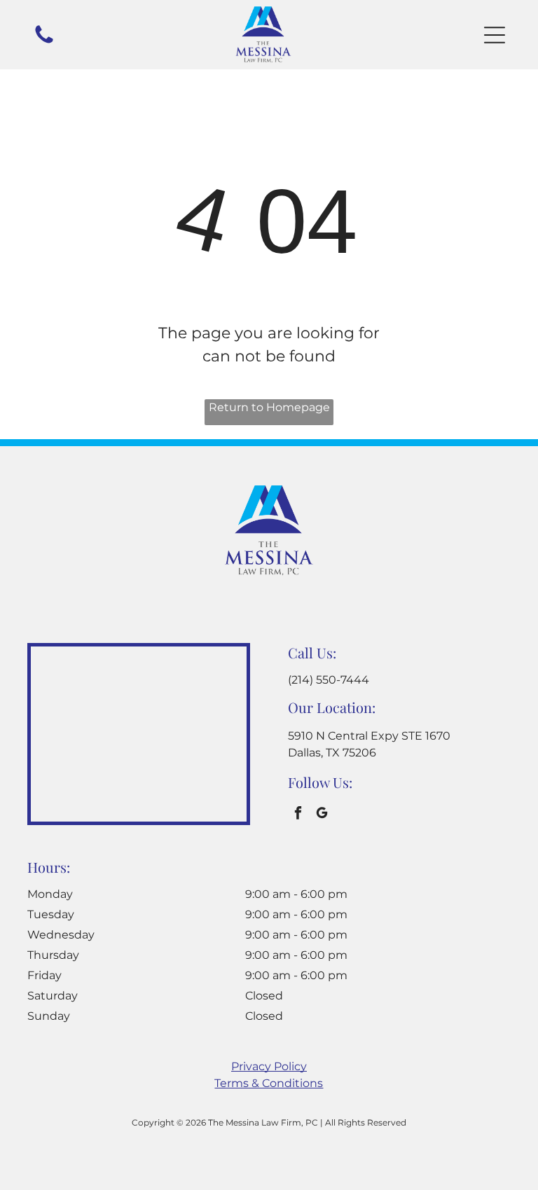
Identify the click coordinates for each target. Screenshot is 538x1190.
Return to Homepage (269, 407)
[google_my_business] (322, 814)
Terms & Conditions (268, 1083)
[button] (494, 35)
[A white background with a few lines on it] (44, 42)
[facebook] (298, 814)
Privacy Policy (269, 1066)
